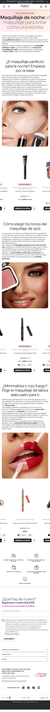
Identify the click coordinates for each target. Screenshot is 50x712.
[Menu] (4, 6)
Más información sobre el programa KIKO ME (14, 680)
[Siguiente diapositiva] (47, 2)
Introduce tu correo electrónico (11, 611)
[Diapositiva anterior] (3, 2)
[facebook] (28, 688)
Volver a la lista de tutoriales (25, 13)
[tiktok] (33, 688)
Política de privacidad (12, 634)
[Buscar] (9, 6)
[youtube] (39, 688)
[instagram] (23, 688)
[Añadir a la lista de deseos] (4, 208)
